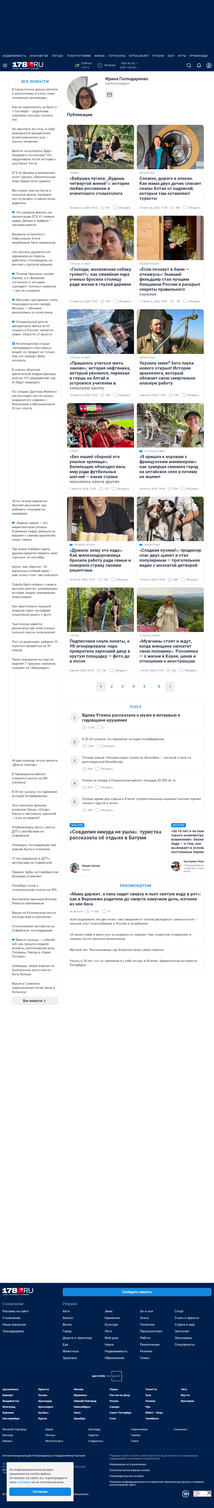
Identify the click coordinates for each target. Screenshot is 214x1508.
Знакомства (39, 55)
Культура (111, 1324)
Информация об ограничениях (128, 1464)
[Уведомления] (199, 65)
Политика (147, 1324)
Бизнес (68, 1318)
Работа (145, 1338)
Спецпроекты (185, 1344)
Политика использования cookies (130, 1470)
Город (67, 1331)
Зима (108, 1311)
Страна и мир (185, 1324)
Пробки (158, 55)
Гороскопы (117, 55)
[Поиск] (189, 65)
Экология (182, 1331)
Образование (114, 1358)
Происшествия (151, 1331)
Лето (108, 1331)
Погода (57, 55)
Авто (66, 1311)
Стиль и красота (187, 1318)
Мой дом (111, 1338)
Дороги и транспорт (77, 1338)
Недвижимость (14, 55)
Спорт (179, 1311)
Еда (65, 1344)
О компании (11, 1318)
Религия (146, 1351)
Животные (71, 1351)
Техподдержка (13, 1331)
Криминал (112, 1318)
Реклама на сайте (16, 1311)
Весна (67, 1324)
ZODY (171, 55)
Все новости (35, 81)
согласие (24, 1482)
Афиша (99, 55)
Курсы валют (139, 55)
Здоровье (70, 1358)
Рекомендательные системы (127, 1476)
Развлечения (149, 1344)
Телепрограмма (79, 55)
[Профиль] (209, 65)
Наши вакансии (14, 1324)
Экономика (183, 1338)
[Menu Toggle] (5, 65)
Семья (144, 1358)
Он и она (146, 1311)
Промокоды (198, 55)
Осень (144, 1318)
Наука (109, 1344)
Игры (182, 55)
